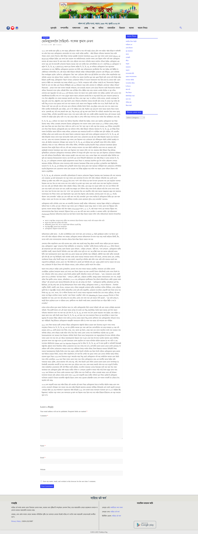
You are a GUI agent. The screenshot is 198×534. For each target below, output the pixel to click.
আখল (127, 54)
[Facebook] (8, 28)
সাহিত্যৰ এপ (129, 45)
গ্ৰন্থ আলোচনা (129, 51)
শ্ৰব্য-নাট (128, 90)
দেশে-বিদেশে (45, 38)
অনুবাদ (127, 70)
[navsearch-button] (182, 28)
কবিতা (100, 28)
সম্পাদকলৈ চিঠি (130, 74)
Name (42, 446)
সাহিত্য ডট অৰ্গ (115, 512)
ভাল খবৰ (128, 99)
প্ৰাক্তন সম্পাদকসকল (131, 77)
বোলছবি (128, 57)
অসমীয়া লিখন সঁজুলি (131, 41)
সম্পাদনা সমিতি (130, 80)
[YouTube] (12, 28)
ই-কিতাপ (128, 86)
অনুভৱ (127, 64)
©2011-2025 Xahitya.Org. (99, 532)
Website (42, 469)
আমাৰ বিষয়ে (142, 28)
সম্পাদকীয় (64, 28)
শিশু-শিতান (129, 93)
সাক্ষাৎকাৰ (76, 28)
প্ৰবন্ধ (86, 28)
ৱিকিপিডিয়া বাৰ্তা (130, 96)
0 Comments (58, 45)
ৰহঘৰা (131, 28)
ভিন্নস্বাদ (122, 28)
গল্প (93, 28)
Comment (44, 416)
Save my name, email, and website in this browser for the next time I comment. (69, 481)
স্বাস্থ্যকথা (128, 67)
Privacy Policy (16, 521)
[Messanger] (17, 28)
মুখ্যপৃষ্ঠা (53, 28)
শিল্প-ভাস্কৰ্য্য (129, 106)
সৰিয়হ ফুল (128, 102)
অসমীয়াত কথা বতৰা (116, 507)
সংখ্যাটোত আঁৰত (130, 83)
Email (42, 458)
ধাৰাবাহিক (111, 28)
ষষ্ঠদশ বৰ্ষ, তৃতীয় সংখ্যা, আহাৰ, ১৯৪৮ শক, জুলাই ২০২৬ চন (99, 23)
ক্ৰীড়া (127, 61)
